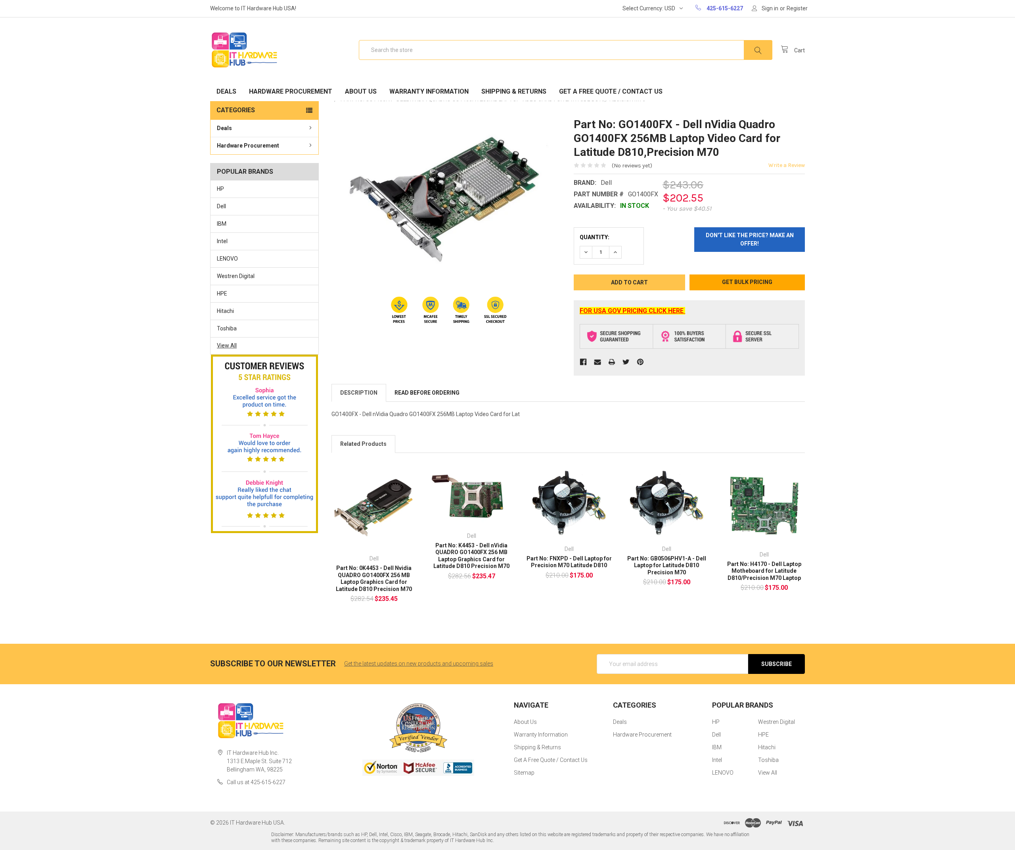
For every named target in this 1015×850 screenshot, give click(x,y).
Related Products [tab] (363, 444)
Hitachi (225, 311)
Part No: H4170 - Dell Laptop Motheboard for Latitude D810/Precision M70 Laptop (764, 571)
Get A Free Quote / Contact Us (611, 91)
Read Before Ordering (427, 393)
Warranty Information (429, 91)
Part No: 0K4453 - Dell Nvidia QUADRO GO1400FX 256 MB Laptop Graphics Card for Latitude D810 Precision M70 (374, 578)
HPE (222, 293)
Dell (221, 206)
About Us (361, 91)
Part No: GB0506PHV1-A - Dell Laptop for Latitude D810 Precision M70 (666, 565)
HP (220, 189)
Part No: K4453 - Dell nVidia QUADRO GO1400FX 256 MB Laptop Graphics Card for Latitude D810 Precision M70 (471, 556)
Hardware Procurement (290, 91)
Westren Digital (236, 276)
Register (797, 8)
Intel (222, 241)
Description (358, 393)
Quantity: (594, 237)
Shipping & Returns (513, 91)
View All (227, 345)
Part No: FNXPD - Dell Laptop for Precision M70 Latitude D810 (569, 562)
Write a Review (786, 165)
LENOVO (227, 258)
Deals (226, 91)
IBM (221, 224)
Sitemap (524, 772)
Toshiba (227, 328)
